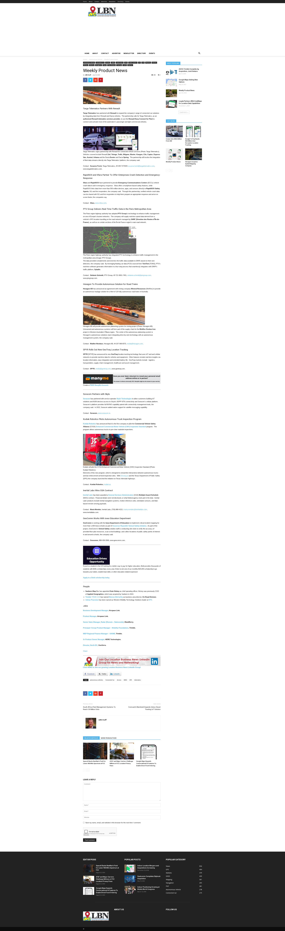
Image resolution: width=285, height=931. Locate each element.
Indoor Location (133, 62)
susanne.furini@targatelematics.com (141, 166)
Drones (107, 62)
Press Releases (111, 65)
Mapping (148, 62)
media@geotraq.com (103, 369)
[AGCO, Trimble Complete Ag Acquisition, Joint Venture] (171, 72)
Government (119, 62)
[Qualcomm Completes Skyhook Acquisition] (130, 879)
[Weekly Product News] (171, 93)
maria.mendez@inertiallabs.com (135, 509)
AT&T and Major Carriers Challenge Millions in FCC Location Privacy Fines (121, 763)
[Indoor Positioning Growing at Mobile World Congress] (130, 890)
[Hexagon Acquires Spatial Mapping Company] (193, 154)
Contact (97, 1)
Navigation (98, 65)
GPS (126, 62)
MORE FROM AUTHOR (108, 738)
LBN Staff (88, 75)
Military (86, 65)
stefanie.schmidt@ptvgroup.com (139, 275)
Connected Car (100, 62)
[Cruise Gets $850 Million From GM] (174, 131)
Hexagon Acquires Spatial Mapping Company (191, 164)
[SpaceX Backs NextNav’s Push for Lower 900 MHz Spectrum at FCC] (95, 751)
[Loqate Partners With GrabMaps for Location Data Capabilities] (171, 104)
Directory (120, 1)
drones (119, 680)
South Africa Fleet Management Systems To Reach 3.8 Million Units (99, 708)
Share (85, 651)
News (104, 65)
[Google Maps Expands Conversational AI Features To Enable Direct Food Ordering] (148, 751)
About (90, 1)
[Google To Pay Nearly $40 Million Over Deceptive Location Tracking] (193, 131)
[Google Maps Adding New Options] (171, 82)
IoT (139, 62)
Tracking (119, 65)
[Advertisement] (142, 34)
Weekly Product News (186, 90)
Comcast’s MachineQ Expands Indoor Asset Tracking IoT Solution (144, 708)
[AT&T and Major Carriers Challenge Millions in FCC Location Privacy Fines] (122, 751)
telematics (137, 680)
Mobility (92, 65)
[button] (199, 53)
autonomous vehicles (96, 680)
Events (127, 1)
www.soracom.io (104, 413)
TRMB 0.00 (96, 597)
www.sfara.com (100, 203)
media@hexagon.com (135, 344)
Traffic (124, 65)
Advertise (104, 1)
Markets (154, 62)
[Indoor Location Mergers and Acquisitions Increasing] (130, 868)
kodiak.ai (107, 484)
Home (85, 1)
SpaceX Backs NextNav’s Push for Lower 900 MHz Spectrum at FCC (107, 868)
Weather (130, 65)
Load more (183, 112)
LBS (143, 62)
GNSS (112, 62)
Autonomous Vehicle (95, 59)
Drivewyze (124, 476)
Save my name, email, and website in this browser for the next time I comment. (113, 823)
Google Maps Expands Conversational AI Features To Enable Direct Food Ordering (146, 763)
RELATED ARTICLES (91, 738)
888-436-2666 (104, 540)
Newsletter (112, 1)
